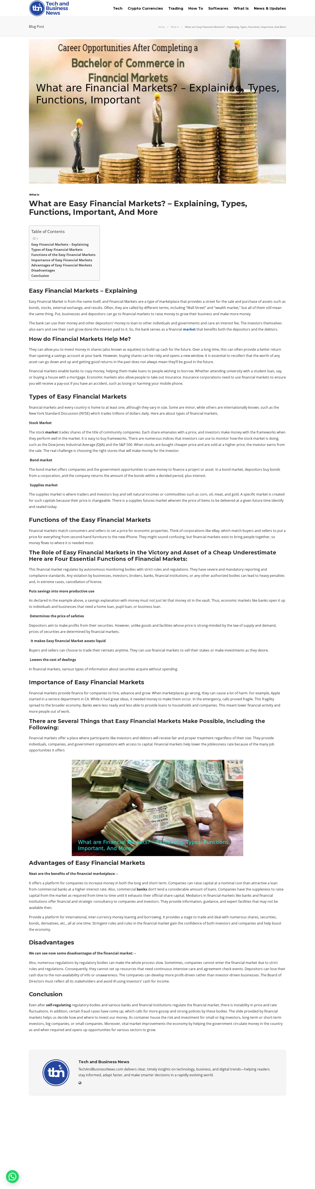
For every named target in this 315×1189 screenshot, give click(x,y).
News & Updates (270, 8)
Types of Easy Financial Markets (56, 249)
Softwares (218, 8)
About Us (216, 1179)
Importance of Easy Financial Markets (61, 260)
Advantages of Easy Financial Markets (61, 265)
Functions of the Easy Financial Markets (63, 254)
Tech (118, 8)
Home (161, 26)
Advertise (252, 1179)
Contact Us (276, 1179)
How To (195, 8)
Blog (233, 1179)
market (189, 329)
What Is (241, 8)
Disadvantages (43, 270)
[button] (12, 1176)
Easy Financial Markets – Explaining (59, 244)
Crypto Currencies (145, 8)
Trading (175, 8)
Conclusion (40, 275)
